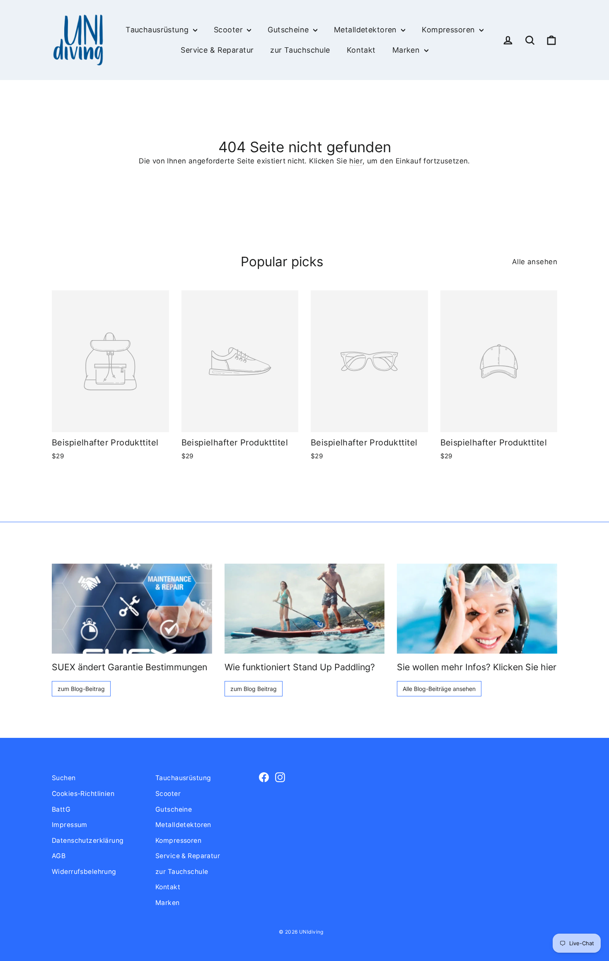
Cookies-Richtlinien (83, 794)
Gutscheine (289, 29)
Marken (407, 50)
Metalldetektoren (366, 29)
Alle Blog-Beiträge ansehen (439, 688)
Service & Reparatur (217, 50)
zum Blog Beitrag (253, 688)
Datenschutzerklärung (88, 840)
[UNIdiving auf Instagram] (280, 776)
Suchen (64, 778)
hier (355, 161)
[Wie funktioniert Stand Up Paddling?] (305, 609)
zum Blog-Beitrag (81, 688)
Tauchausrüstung (158, 29)
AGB (58, 856)
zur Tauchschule (300, 50)
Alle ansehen (534, 262)
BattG (61, 809)
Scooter (229, 29)
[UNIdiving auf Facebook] (264, 776)
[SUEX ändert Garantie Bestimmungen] (132, 609)
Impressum (69, 825)
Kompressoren (449, 29)
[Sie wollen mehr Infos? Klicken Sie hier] (477, 609)
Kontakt (361, 50)
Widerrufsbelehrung (84, 872)
